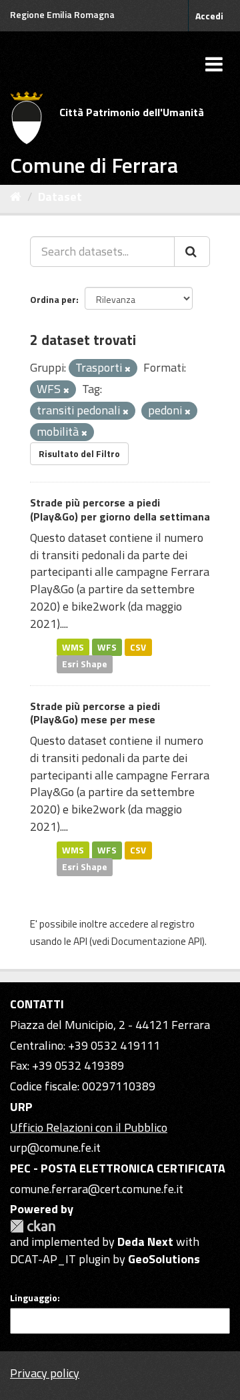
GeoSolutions (164, 1259)
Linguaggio (33, 1298)
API (80, 941)
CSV (138, 646)
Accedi (209, 16)
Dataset (60, 197)
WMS (73, 646)
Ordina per (53, 299)
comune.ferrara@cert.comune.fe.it (96, 1189)
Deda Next (145, 1242)
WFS (107, 646)
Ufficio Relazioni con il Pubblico (88, 1127)
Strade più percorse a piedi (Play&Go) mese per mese (95, 713)
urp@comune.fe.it (55, 1147)
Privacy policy (44, 1373)
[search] (192, 251)
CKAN (32, 1226)
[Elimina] (128, 369)
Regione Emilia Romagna (62, 14)
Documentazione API (156, 941)
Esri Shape (84, 664)
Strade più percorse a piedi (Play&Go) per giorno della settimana (120, 509)
